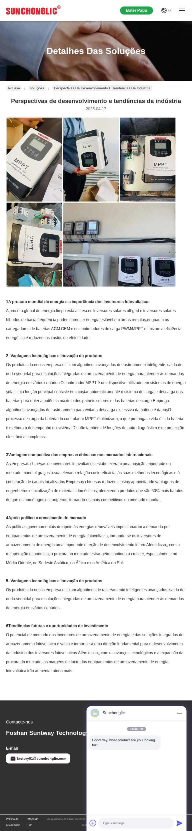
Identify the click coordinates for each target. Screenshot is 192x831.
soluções (37, 88)
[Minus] (179, 713)
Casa (16, 88)
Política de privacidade (13, 821)
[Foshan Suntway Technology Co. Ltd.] (33, 10)
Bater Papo (136, 10)
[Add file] (93, 822)
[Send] (180, 822)
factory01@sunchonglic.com (41, 758)
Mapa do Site (33, 821)
